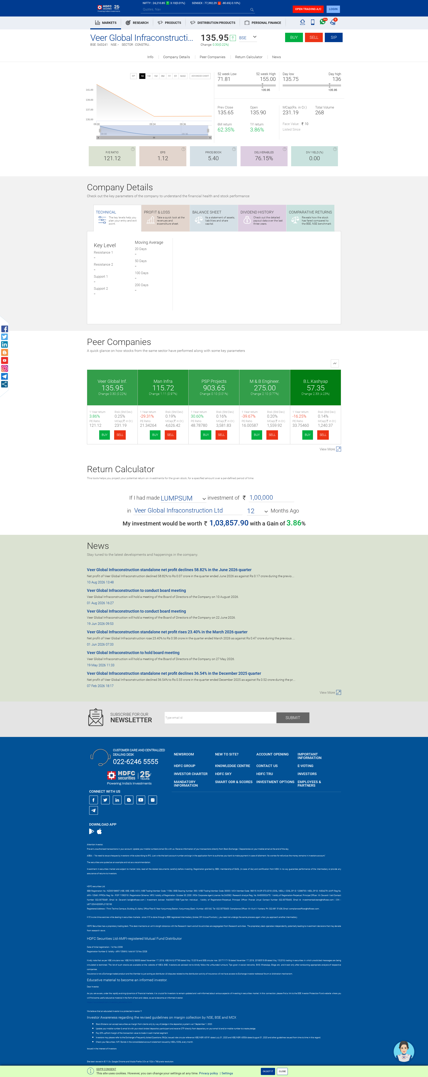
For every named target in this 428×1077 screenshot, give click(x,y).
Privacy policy (208, 1073)
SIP (334, 37)
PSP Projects (214, 381)
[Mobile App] (313, 22)
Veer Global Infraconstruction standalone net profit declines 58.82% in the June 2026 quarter (169, 569)
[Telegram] (93, 810)
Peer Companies (212, 57)
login (333, 9)
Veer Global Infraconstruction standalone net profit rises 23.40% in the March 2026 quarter (167, 632)
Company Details (176, 57)
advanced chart (200, 76)
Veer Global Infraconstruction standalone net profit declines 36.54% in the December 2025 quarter (174, 673)
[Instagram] (152, 800)
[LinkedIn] (117, 800)
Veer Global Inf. (112, 381)
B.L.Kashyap (315, 381)
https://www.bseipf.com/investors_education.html (109, 1002)
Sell (314, 37)
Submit (293, 717)
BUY (104, 435)
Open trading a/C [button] (308, 9)
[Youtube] (140, 800)
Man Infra (163, 381)
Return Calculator (248, 57)
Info (150, 57)
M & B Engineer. (265, 381)
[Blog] (129, 800)
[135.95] (262, 85)
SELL (120, 435)
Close (282, 1071)
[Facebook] (93, 800)
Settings (227, 1073)
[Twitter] (105, 800)
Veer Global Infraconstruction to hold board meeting (133, 652)
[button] (248, 38)
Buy (294, 37)
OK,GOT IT (268, 1071)
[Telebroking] (303, 22)
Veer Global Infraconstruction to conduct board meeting (136, 590)
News (276, 57)
